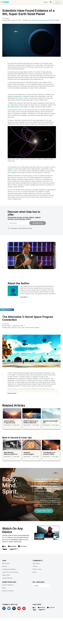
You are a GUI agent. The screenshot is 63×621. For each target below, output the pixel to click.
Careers (35, 566)
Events (35, 572)
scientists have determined (16, 74)
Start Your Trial (44, 511)
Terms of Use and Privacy (10, 572)
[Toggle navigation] (1, 2)
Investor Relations (7, 585)
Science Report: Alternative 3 (42, 373)
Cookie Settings (7, 578)
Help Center (36, 563)
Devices (4, 566)
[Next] (58, 419)
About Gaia (5, 563)
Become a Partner (7, 591)
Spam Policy (6, 575)
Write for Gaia (37, 569)
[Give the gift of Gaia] (51, 2)
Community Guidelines (9, 569)
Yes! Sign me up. (37, 223)
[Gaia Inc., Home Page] (6, 2)
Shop (3, 588)
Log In (57, 2)
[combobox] (41, 585)
